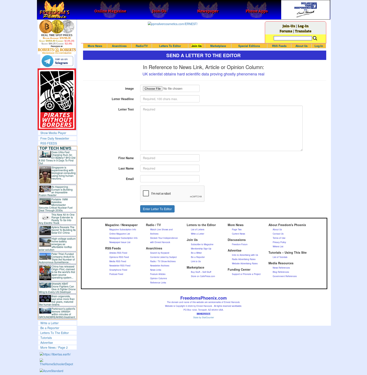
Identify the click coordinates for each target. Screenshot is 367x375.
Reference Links (158, 282)
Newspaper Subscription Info (123, 237)
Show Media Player (53, 133)
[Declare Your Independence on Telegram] (57, 61)
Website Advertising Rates (245, 263)
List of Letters (197, 229)
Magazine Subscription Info (122, 229)
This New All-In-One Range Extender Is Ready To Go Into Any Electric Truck (57, 219)
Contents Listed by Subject (163, 257)
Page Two (237, 229)
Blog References (281, 271)
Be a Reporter (49, 328)
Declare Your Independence (164, 237)
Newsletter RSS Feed (119, 265)
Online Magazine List (119, 233)
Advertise (46, 342)
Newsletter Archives (159, 265)
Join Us (197, 46)
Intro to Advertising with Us (245, 254)
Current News (238, 233)
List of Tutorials (280, 257)
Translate (303, 31)
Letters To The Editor (54, 333)
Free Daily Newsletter (54, 138)
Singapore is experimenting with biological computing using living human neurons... (64, 173)
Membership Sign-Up (201, 248)
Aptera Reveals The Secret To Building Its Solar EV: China (63, 229)
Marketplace (218, 46)
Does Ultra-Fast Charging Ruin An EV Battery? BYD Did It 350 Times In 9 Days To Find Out (57, 157)
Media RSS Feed (117, 261)
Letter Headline (123, 99)
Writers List (278, 246)
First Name (126, 158)
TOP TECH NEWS (55, 148)
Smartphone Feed (118, 269)
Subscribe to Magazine (202, 244)
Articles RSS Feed (118, 252)
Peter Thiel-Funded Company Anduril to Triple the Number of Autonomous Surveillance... (57, 258)
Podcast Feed (116, 274)
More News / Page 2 (54, 347)
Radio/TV (142, 46)
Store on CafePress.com (203, 276)
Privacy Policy (279, 242)
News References (281, 267)
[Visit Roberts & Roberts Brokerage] (57, 26)
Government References (285, 276)
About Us (301, 46)
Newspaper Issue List (119, 242)
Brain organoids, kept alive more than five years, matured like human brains (57, 300)
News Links (155, 269)
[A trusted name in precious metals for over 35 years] (57, 49)
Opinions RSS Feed (119, 257)
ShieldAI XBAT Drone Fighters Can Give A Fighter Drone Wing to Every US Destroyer (57, 288)
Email (130, 179)
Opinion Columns (158, 278)
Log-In (303, 26)
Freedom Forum (239, 244)
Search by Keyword (159, 252)
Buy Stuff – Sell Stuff (201, 271)
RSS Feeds (279, 46)
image (129, 88)
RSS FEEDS (48, 143)
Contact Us (278, 233)
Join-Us (288, 26)
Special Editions (249, 46)
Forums (285, 31)
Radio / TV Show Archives (163, 261)
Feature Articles (157, 274)
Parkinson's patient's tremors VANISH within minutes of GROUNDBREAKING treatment (57, 313)
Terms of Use (279, 237)
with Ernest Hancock (160, 242)
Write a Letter (49, 323)
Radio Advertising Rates (243, 259)
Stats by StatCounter (203, 317)
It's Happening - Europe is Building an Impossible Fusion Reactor (56, 191)
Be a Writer (196, 252)
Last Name (126, 168)
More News (95, 46)
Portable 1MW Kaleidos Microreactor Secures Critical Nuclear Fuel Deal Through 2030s (56, 204)
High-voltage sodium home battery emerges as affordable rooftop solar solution (57, 244)
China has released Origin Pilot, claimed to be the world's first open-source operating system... (63, 272)
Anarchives (119, 46)
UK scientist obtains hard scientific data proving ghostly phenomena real (203, 73)
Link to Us (196, 261)
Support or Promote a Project (246, 274)
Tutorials (46, 337)
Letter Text (126, 109)
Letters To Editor (170, 46)
